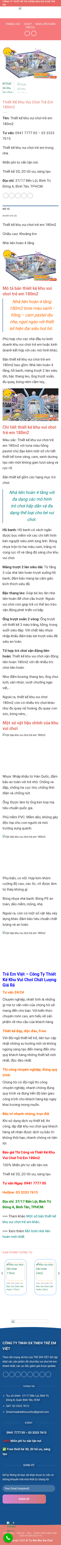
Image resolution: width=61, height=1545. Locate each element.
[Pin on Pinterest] (18, 195)
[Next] (53, 63)
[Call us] (30, 1374)
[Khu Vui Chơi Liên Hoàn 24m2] (45, 1271)
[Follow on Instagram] (12, 1374)
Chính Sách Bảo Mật (45, 1533)
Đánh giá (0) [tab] (10, 215)
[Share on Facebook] (5, 195)
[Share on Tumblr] (30, 195)
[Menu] (5, 12)
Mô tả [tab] (6, 209)
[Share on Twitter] (12, 195)
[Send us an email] (24, 1374)
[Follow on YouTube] (48, 1374)
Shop (28, 24)
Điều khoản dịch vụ (31, 1536)
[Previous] (8, 63)
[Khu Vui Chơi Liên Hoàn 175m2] (16, 1271)
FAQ (29, 1533)
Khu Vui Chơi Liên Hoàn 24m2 (44, 1288)
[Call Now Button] (8, 1537)
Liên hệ (20, 1533)
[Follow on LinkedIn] (42, 1374)
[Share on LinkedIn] (24, 195)
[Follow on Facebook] (5, 1374)
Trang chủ (13, 24)
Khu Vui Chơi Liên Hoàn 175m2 (15, 1288)
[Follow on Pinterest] (36, 1374)
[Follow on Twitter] (18, 1374)
